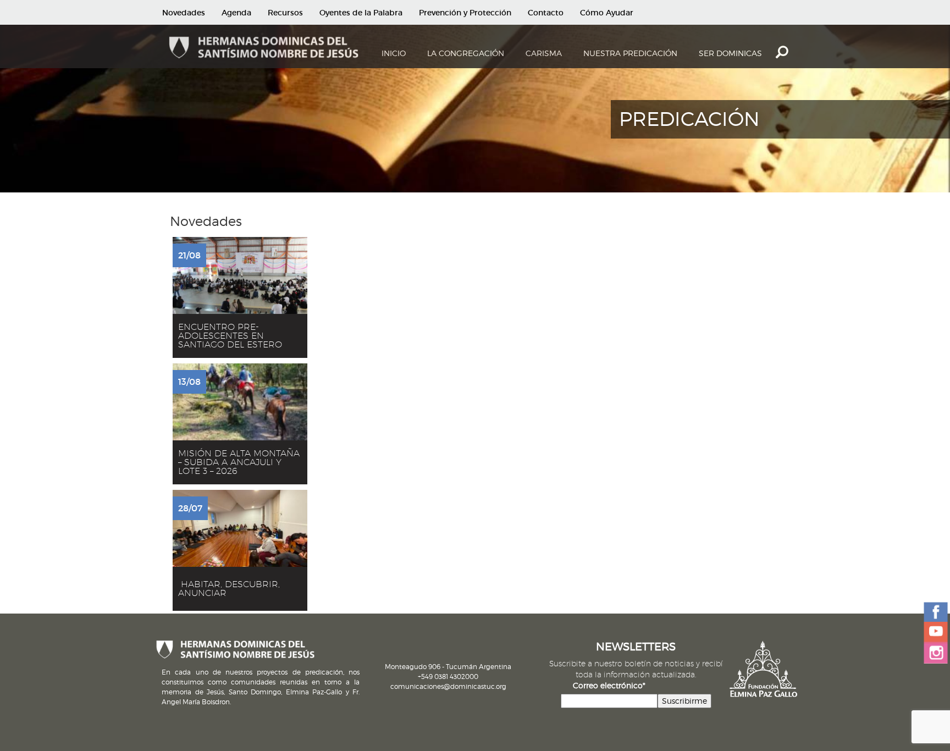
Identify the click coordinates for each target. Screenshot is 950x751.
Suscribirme (684, 700)
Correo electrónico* (609, 685)
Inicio (394, 53)
